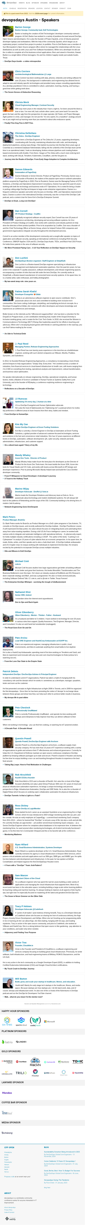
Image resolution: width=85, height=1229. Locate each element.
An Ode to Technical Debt (15, 334)
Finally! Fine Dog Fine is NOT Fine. (19, 123)
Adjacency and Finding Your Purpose (20, 932)
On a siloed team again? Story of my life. (21, 445)
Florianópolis (8, 1162)
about (62, 3)
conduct (62, 8)
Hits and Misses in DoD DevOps (18, 551)
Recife (6, 1169)
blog (28, 3)
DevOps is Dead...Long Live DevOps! (20, 201)
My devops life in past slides (16, 697)
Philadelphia (8, 1152)
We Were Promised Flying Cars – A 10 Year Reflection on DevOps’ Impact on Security (40, 248)
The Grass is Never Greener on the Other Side (24, 896)
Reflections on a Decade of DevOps (19, 389)
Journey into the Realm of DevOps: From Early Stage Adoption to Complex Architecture (41, 159)
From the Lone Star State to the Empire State (23, 661)
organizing (53, 3)
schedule (13, 8)
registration (22, 8)
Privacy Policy (8, 1210)
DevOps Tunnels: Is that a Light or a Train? (22, 795)
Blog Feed (47, 1187)
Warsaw (6, 1164)
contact (47, 8)
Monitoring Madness (13, 834)
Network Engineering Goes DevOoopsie (21, 507)
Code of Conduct (9, 1212)
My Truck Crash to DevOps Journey (19, 969)
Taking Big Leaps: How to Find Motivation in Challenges (28, 765)
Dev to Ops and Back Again (26, 602)
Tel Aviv (6, 1172)
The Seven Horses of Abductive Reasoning (23, 92)
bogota (6, 1160)
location (39, 8)
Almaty (6, 1155)
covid (69, 8)
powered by (42, 1003)
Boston (6, 1157)
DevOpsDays (11, 3)
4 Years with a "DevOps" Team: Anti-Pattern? (23, 865)
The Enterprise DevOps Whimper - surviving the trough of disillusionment (35, 582)
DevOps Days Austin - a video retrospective (23, 61)
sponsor (35, 3)
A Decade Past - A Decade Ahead (18, 728)
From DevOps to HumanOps (16, 414)
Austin (5, 8)
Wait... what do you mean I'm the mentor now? (24, 997)
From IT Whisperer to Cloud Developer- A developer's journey (30, 476)
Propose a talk (9, 1176)
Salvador (6, 1167)
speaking (44, 3)
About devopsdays (10, 1207)
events (22, 3)
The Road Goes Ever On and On (18, 628)
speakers (31, 8)
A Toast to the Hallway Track (16, 479)
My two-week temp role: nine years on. (20, 281)
